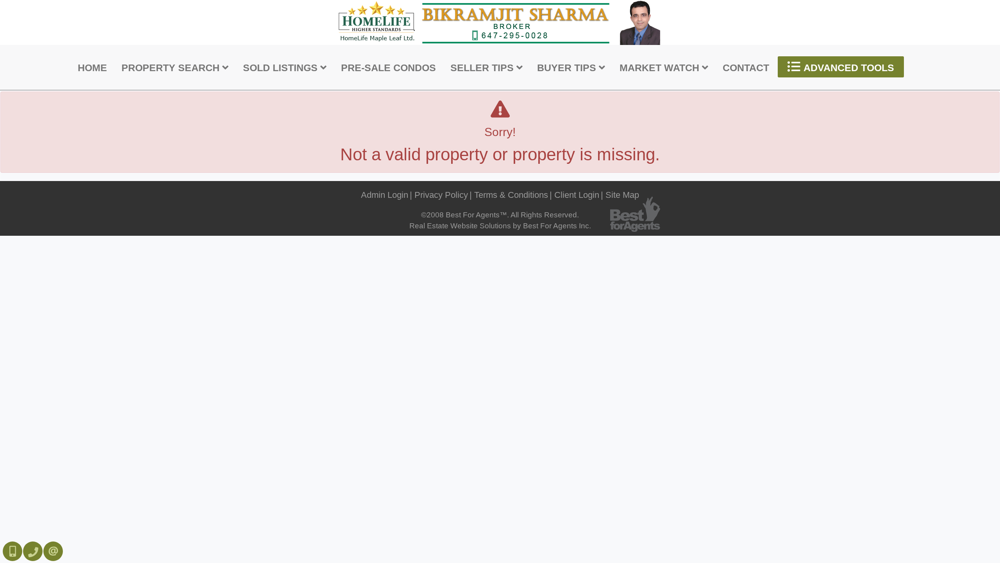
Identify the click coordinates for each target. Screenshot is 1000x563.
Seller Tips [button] (483, 67)
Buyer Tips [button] (568, 67)
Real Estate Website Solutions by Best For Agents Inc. (500, 226)
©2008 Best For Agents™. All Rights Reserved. (500, 215)
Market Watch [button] (661, 67)
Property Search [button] (171, 67)
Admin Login (384, 195)
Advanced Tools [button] (847, 67)
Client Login (576, 195)
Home (92, 67)
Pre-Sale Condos (388, 67)
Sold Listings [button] (281, 67)
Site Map (622, 195)
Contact (746, 67)
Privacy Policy (441, 195)
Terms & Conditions (511, 195)
